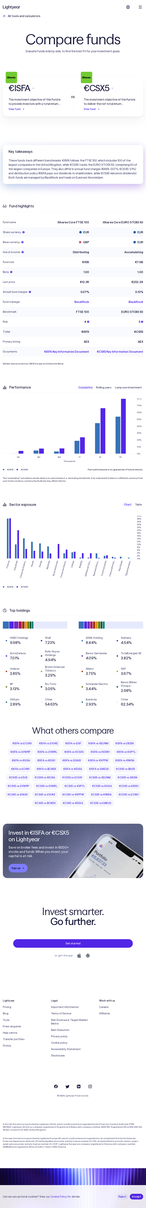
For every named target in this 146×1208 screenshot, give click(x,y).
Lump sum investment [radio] (128, 387)
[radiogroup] (110, 387)
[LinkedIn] (78, 1086)
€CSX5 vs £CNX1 (129, 794)
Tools (6, 1020)
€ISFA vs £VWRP (20, 752)
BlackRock (81, 302)
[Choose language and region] (128, 7)
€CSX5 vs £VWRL (46, 786)
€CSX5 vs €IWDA (101, 794)
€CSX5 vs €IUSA (102, 786)
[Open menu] (140, 7)
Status (7, 1045)
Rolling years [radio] (103, 387)
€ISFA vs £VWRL (47, 752)
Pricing (7, 1007)
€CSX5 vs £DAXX (17, 794)
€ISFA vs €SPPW (98, 760)
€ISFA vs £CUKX (22, 743)
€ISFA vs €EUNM (98, 743)
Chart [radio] (127, 504)
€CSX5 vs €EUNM (99, 777)
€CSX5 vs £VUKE (45, 794)
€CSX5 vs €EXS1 (128, 786)
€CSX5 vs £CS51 (72, 777)
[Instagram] (90, 1086)
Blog (5, 1013)
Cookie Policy (59, 1196)
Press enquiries (12, 1026)
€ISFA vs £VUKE (48, 743)
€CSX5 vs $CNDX (45, 803)
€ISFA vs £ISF (73, 743)
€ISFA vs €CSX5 (74, 752)
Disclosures (58, 1055)
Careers (104, 1007)
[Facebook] (55, 1086)
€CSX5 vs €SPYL (74, 786)
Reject (122, 1196)
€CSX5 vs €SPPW (73, 794)
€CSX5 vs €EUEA (45, 777)
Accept (136, 1196)
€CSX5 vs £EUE (18, 777)
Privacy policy (59, 1036)
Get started (73, 943)
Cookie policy (59, 1042)
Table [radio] (138, 504)
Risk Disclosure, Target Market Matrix (69, 1021)
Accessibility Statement (66, 1049)
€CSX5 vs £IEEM (127, 777)
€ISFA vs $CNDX (46, 769)
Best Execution (60, 1030)
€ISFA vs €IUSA (21, 760)
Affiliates (104, 1013)
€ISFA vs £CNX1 (20, 769)
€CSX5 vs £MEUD (100, 803)
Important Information (65, 1007)
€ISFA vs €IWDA (124, 760)
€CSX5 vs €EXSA (73, 803)
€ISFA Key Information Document (66, 351)
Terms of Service (61, 1013)
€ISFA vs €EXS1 (46, 760)
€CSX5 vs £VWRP (18, 786)
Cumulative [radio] (85, 387)
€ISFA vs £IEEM (124, 743)
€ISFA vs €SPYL (126, 752)
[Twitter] (67, 1086)
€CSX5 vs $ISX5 (125, 769)
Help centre (10, 1032)
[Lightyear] (12, 7)
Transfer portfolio (14, 1039)
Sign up (15, 868)
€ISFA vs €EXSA (72, 769)
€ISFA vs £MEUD (99, 769)
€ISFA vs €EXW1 (100, 752)
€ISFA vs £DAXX (71, 760)
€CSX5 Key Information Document (120, 351)
